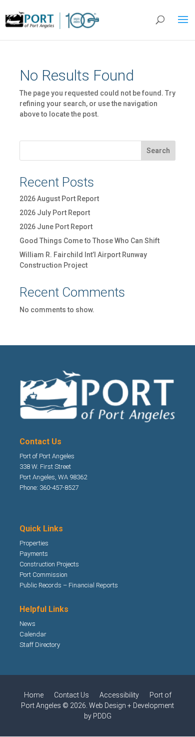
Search (158, 151)
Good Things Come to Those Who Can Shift (90, 241)
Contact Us (71, 695)
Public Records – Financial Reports (69, 585)
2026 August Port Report (59, 199)
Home (34, 695)
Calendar (33, 634)
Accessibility (119, 695)
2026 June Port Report (56, 227)
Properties (34, 543)
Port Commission (44, 574)
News (28, 623)
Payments (34, 553)
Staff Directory (40, 644)
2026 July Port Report (55, 213)
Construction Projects (49, 564)
